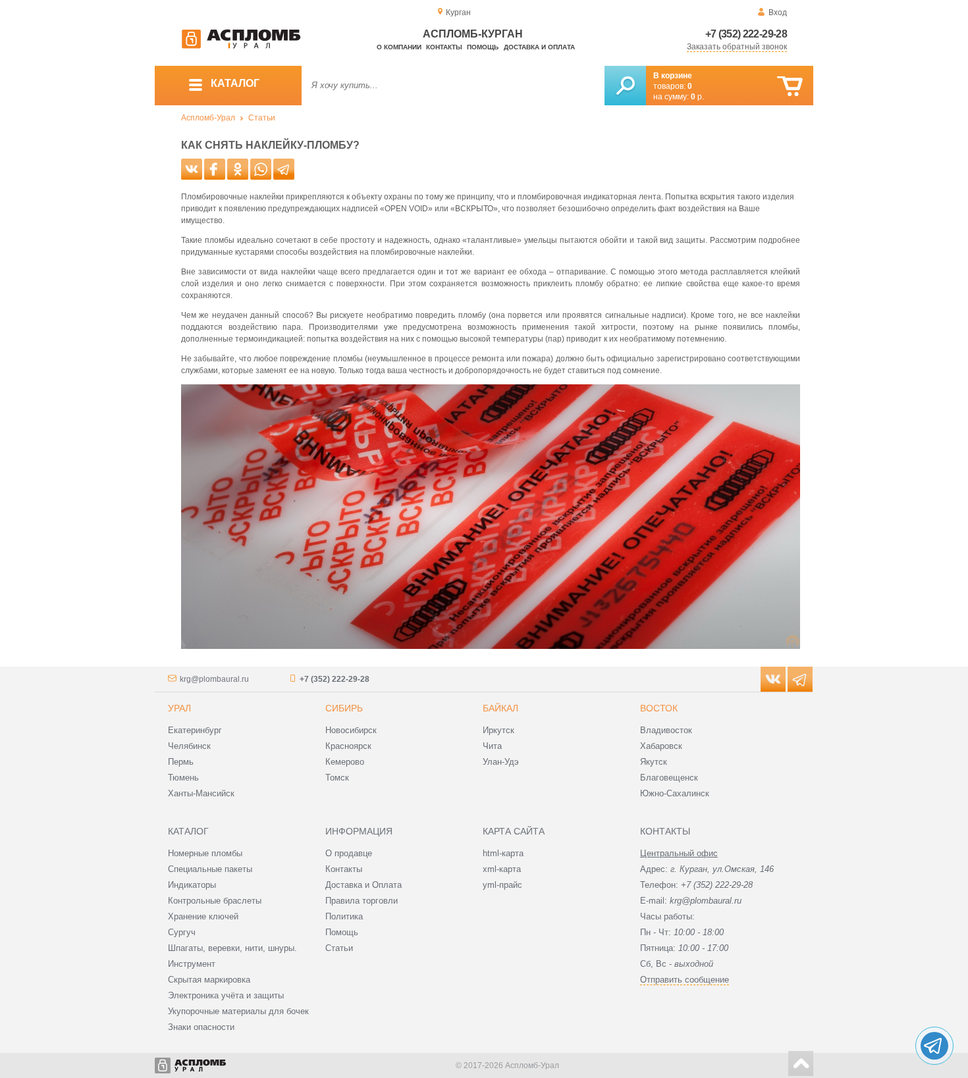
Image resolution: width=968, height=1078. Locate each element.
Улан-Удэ (501, 762)
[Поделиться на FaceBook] (214, 169)
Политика (344, 916)
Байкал (500, 708)
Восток (659, 708)
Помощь (482, 47)
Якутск (653, 762)
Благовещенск (669, 778)
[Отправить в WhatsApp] (260, 169)
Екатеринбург (195, 730)
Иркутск (498, 730)
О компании (399, 47)
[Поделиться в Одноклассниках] (237, 169)
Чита (492, 746)
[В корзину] (790, 86)
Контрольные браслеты (214, 901)
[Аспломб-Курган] (241, 46)
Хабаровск (661, 746)
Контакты (444, 47)
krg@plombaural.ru (214, 679)
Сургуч (182, 932)
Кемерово (344, 762)
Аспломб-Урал (208, 117)
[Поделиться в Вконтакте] (191, 169)
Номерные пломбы (205, 853)
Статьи (261, 117)
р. (697, 96)
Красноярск (348, 746)
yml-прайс (502, 885)
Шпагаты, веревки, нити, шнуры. (232, 948)
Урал (179, 708)
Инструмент (191, 964)
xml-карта (502, 869)
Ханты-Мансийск (201, 793)
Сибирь (344, 708)
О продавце (348, 853)
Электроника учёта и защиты (226, 995)
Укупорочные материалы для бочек (238, 1011)
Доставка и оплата (539, 47)
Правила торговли (361, 901)
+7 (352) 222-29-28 (746, 33)
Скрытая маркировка (209, 980)
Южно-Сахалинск (674, 793)
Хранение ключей (203, 916)
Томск (337, 778)
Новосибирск (351, 730)
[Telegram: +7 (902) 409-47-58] (934, 1046)
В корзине (672, 75)
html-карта (503, 853)
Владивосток (666, 730)
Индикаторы (192, 885)
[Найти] (625, 85)
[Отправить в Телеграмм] (283, 169)
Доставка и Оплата (363, 885)
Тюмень (183, 778)
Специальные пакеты (210, 869)
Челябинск (189, 746)
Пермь (181, 762)
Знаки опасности (201, 1027)
